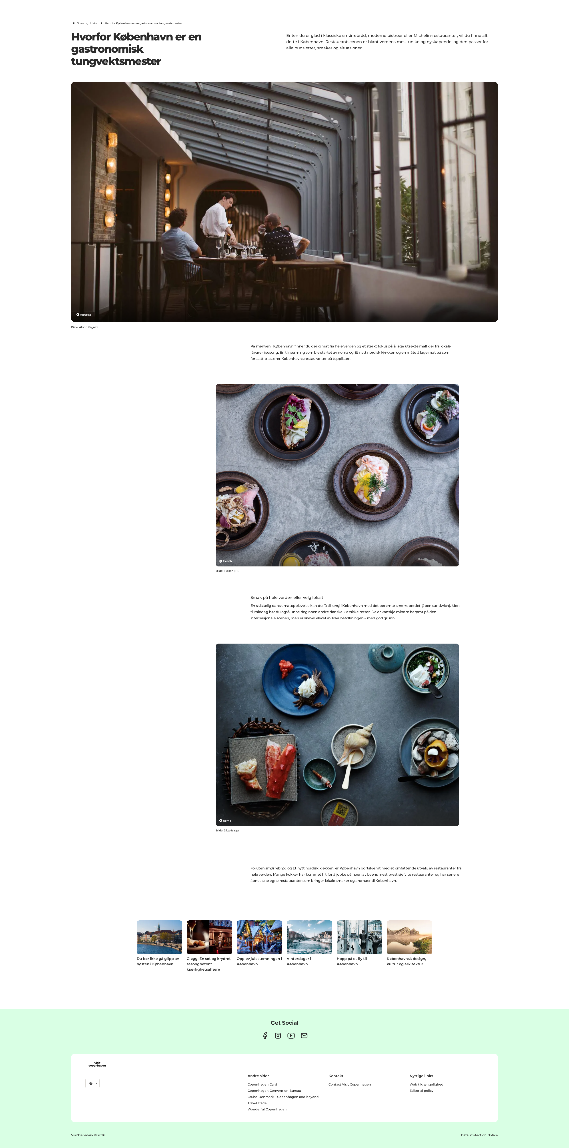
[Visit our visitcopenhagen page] (265, 1036)
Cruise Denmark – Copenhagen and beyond (283, 1097)
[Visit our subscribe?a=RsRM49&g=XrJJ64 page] (304, 1036)
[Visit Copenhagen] (97, 1064)
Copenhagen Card (262, 1084)
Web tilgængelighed (426, 1084)
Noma (227, 820)
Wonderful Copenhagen (267, 1109)
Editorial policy (421, 1091)
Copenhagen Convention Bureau (274, 1091)
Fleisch (227, 561)
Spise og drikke (87, 23)
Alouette (85, 314)
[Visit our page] (278, 1036)
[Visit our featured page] (291, 1036)
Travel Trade (257, 1103)
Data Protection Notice (479, 1135)
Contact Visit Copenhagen (350, 1084)
